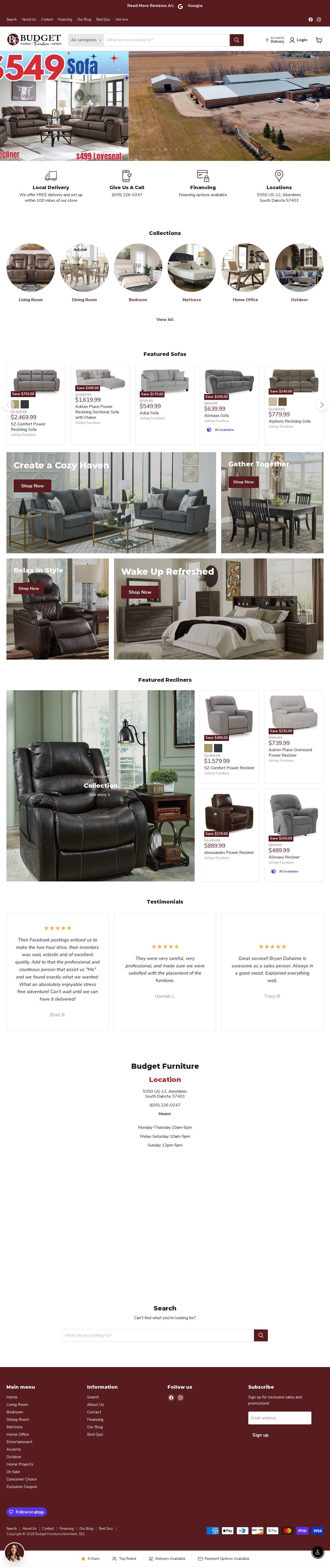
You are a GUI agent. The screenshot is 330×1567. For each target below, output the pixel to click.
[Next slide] (316, 111)
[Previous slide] (14, 111)
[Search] (237, 40)
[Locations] (279, 197)
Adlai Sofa (149, 424)
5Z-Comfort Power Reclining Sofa (28, 437)
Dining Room (17, 1430)
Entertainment (19, 1452)
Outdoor (13, 1467)
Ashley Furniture (23, 445)
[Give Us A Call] (127, 197)
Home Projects (19, 1475)
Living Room (17, 1415)
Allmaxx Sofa (216, 426)
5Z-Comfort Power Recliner (229, 779)
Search (11, 20)
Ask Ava (122, 20)
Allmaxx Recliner (284, 868)
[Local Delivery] (51, 197)
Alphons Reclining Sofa (289, 432)
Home (12, 1408)
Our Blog (84, 20)
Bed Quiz (103, 20)
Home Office (17, 1445)
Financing (65, 20)
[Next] (322, 415)
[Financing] (203, 197)
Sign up (260, 1446)
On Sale (13, 1482)
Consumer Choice (21, 1490)
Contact (47, 20)
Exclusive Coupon (21, 1497)
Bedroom (14, 1422)
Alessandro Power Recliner (229, 863)
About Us (29, 20)
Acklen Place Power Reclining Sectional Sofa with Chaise (97, 423)
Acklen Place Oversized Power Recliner (290, 763)
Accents (13, 1460)
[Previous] (8, 415)
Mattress (14, 1437)
